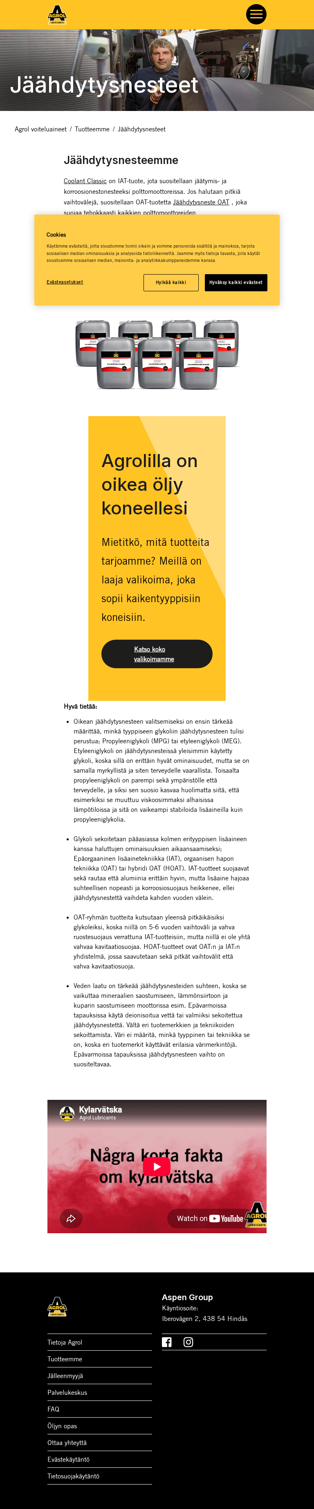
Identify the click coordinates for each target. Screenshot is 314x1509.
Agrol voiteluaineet (41, 129)
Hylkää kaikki (171, 282)
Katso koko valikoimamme (154, 654)
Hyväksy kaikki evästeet (236, 282)
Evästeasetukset (65, 282)
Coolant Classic (85, 181)
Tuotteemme (92, 129)
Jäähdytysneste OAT (201, 202)
